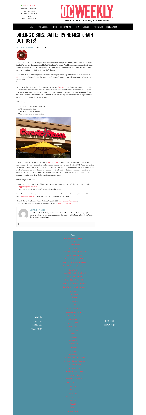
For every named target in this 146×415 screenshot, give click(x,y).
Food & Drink (42, 27)
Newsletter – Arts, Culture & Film (74, 357)
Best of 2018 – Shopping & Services (74, 262)
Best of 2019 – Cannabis (74, 276)
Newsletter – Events (74, 364)
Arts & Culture (65, 27)
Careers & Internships (73, 309)
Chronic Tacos (52, 162)
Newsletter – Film (74, 368)
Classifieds (73, 333)
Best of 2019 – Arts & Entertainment (74, 273)
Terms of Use (37, 325)
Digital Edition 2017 (74, 343)
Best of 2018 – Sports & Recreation (74, 266)
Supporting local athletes (27, 187)
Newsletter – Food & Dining (74, 371)
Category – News (73, 330)
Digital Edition (111, 27)
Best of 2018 (73, 249)
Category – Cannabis (73, 316)
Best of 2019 (73, 270)
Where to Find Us (73, 411)
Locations (74, 297)
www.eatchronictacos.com (68, 201)
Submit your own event (73, 397)
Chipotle (19, 77)
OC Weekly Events (73, 383)
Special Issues (73, 393)
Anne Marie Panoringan (26, 47)
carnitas (62, 87)
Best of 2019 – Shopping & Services (74, 283)
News (31, 27)
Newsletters (73, 355)
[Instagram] (18, 224)
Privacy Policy (36, 329)
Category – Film (73, 319)
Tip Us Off (73, 404)
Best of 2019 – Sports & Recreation (74, 287)
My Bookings (74, 301)
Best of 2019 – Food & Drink (74, 280)
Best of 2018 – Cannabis (74, 255)
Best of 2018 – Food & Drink (74, 259)
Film (77, 27)
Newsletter (73, 351)
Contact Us (37, 321)
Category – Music (73, 326)
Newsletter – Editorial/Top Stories (74, 361)
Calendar (73, 291)
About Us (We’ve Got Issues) (73, 238)
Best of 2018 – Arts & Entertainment (74, 252)
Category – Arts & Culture (73, 312)
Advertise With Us (73, 242)
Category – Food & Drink (73, 323)
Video (73, 407)
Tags (74, 304)
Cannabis (86, 27)
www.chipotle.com (64, 203)
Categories (74, 294)
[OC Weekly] (28, 5)
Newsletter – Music (74, 375)
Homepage (73, 347)
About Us (38, 317)
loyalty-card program (29, 196)
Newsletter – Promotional (74, 379)
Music (54, 27)
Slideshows (98, 27)
